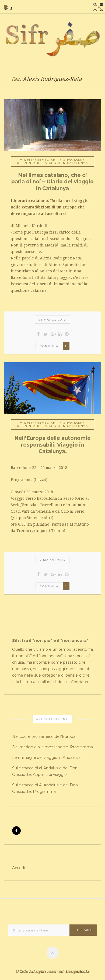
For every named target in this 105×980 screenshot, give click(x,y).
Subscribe (83, 930)
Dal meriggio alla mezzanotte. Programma (52, 747)
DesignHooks (77, 971)
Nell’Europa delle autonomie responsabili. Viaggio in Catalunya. (52, 444)
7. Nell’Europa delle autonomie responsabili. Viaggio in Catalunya (52, 162)
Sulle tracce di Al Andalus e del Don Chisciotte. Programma (45, 788)
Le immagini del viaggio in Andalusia (46, 757)
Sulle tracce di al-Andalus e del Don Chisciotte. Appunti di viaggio (45, 771)
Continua (49, 346)
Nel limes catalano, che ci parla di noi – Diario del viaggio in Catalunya (52, 181)
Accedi (18, 867)
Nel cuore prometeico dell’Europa (43, 736)
